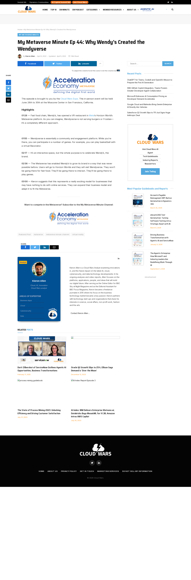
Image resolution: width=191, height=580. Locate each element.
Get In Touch (87, 471)
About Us (131, 9)
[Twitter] (8, 88)
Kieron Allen (30, 56)
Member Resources (112, 9)
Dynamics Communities (39, 2)
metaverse (38, 234)
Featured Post (25, 234)
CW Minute (64, 9)
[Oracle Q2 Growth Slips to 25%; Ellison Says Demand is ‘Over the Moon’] (95, 350)
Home (45, 9)
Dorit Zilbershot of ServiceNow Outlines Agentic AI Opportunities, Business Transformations (42, 369)
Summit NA (22, 2)
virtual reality (78, 234)
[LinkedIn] (8, 94)
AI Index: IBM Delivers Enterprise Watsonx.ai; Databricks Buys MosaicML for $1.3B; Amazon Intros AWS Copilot (93, 413)
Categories (91, 9)
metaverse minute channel (57, 234)
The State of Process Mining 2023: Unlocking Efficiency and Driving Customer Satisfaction (39, 412)
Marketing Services (108, 471)
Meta (91, 115)
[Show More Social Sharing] (100, 63)
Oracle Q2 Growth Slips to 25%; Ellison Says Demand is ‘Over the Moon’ (92, 369)
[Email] (8, 99)
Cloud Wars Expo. (70, 98)
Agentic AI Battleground (147, 8)
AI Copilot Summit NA (61, 2)
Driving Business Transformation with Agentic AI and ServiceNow (161, 237)
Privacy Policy (69, 471)
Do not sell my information (137, 471)
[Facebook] (8, 82)
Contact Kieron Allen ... (80, 313)
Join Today (150, 171)
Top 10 (53, 9)
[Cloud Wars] (27, 9)
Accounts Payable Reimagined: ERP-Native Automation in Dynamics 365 (161, 200)
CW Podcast (78, 9)
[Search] (172, 9)
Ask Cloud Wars (80, 2)
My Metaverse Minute (29, 35)
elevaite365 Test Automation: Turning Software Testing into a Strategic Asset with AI (160, 219)
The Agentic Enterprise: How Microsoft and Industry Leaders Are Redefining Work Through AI (161, 259)
